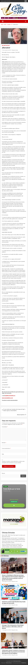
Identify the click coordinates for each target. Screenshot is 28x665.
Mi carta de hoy (6, 45)
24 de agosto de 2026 (6, 581)
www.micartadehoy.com (7, 398)
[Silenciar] (17, 551)
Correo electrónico (6, 448)
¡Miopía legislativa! (21, 414)
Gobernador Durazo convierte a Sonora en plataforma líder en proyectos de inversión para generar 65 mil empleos (13, 652)
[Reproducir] (14, 505)
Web (3, 454)
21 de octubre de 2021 (6, 50)
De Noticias (5, 556)
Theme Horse (9, 662)
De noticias (4, 572)
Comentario (5, 426)
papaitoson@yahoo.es (10, 395)
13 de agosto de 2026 (6, 654)
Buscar (3, 473)
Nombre (4, 442)
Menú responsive (25, 1)
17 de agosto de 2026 (6, 630)
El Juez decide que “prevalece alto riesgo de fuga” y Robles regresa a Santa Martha (14, 410)
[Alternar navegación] (2, 21)
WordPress (23, 662)
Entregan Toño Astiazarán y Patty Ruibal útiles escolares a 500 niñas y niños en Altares (13, 626)
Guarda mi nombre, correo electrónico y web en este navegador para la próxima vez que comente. (13, 462)
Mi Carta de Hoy (17, 661)
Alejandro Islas (15, 50)
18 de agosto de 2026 (6, 604)
